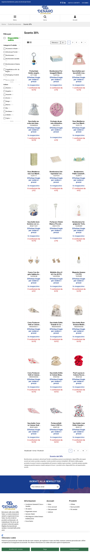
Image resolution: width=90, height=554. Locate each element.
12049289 (78, 226)
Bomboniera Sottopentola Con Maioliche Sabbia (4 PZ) (56, 173)
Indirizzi (50, 512)
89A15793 (56, 226)
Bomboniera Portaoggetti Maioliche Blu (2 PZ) (56, 72)
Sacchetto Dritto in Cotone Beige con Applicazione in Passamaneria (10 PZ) (56, 374)
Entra (49, 504)
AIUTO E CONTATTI (74, 3)
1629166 (56, 75)
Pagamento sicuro (31, 511)
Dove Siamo (29, 521)
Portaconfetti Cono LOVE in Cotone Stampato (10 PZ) (56, 424)
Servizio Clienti (30, 514)
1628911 (79, 176)
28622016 (56, 125)
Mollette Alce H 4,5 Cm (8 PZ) (56, 273)
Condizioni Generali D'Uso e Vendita (34, 505)
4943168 (79, 377)
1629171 (34, 176)
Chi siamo (28, 509)
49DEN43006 (33, 377)
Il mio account (52, 507)
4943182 (56, 377)
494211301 (34, 226)
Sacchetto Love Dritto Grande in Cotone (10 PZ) (79, 424)
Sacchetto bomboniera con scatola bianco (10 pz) (33, 223)
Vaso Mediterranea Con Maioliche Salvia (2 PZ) (33, 173)
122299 (78, 75)
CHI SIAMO (85, 3)
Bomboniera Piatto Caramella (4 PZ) (78, 173)
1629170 (79, 125)
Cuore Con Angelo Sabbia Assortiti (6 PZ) (34, 273)
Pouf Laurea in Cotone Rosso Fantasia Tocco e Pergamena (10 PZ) (78, 374)
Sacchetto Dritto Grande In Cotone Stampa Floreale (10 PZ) (56, 324)
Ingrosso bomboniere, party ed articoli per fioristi (16, 2)
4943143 (56, 427)
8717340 (34, 75)
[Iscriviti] (58, 486)
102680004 (34, 125)
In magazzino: (34, 85)
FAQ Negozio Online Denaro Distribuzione (34, 517)
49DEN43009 (56, 327)
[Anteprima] (35, 68)
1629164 (56, 176)
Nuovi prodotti (75, 507)
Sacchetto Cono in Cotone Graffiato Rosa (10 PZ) (33, 424)
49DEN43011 (33, 327)
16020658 (33, 276)
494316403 (34, 427)
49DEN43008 (78, 327)
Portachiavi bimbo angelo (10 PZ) (33, 72)
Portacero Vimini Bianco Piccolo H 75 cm (56, 223)
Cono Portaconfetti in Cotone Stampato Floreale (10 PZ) (34, 324)
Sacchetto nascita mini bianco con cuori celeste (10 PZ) (33, 122)
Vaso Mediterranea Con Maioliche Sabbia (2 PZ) (78, 122)
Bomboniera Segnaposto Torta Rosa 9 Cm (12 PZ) (78, 223)
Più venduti (73, 509)
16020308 (56, 276)
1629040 (79, 276)
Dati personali (52, 509)
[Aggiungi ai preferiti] (32, 68)
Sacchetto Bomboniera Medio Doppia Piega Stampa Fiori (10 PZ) (78, 324)
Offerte (72, 504)
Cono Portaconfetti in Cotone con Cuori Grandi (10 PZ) (33, 374)
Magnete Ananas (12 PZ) (78, 273)
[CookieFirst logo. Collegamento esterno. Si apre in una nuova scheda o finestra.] (2, 535)
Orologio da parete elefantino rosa (56, 122)
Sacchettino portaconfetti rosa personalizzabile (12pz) (78, 72)
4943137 (79, 427)
